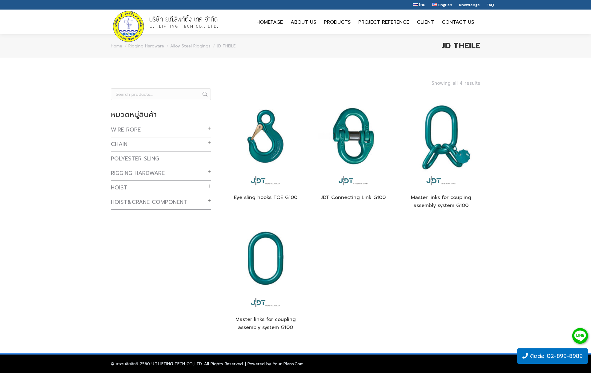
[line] (580, 336)
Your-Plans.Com (288, 364)
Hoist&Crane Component (149, 202)
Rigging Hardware (138, 173)
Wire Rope (126, 129)
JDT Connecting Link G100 (353, 197)
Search (204, 94)
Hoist (119, 187)
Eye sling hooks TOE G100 (265, 197)
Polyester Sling (135, 158)
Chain (119, 144)
